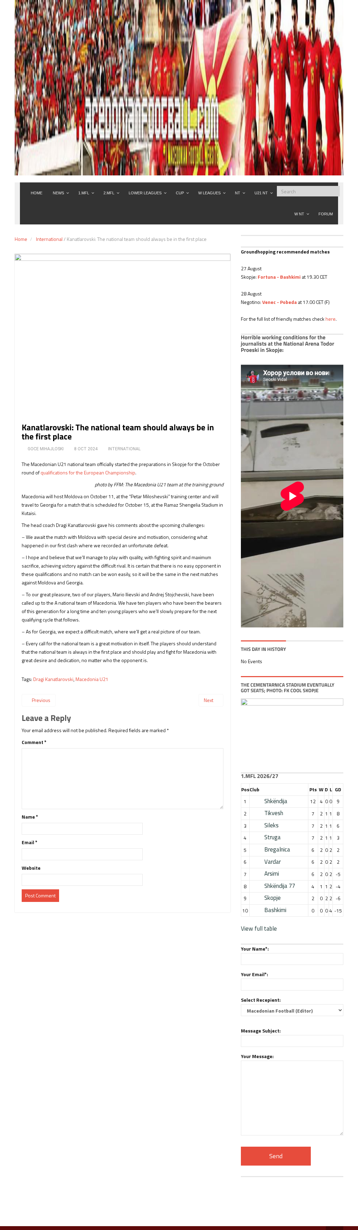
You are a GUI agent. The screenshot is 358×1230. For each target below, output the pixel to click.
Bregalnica (277, 849)
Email (29, 842)
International (49, 239)
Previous (40, 700)
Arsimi (271, 873)
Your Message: (257, 1056)
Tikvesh (273, 813)
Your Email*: (254, 974)
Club (254, 789)
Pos (245, 789)
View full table (259, 928)
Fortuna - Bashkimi (279, 276)
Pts (313, 789)
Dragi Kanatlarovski (53, 679)
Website (31, 867)
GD (338, 789)
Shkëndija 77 (279, 885)
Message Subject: (261, 1030)
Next (209, 700)
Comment (34, 742)
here (330, 318)
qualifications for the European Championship (88, 472)
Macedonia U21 (92, 679)
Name (30, 816)
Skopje (272, 897)
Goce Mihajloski (46, 448)
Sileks (271, 825)
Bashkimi (275, 910)
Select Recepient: (261, 999)
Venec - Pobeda (279, 302)
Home (21, 239)
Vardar (272, 861)
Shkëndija (275, 801)
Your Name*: (255, 948)
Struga (272, 837)
